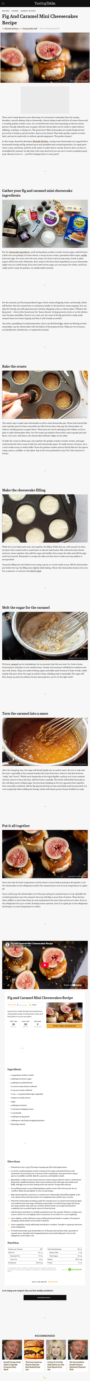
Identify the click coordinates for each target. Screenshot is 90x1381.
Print (34, 1005)
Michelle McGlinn (11, 28)
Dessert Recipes (28, 11)
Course (15, 11)
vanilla (84, 255)
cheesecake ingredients (19, 252)
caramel (14, 664)
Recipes (5, 11)
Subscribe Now (43, 1298)
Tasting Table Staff (30, 28)
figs (61, 323)
